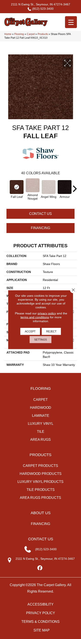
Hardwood (40, 407)
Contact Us (40, 214)
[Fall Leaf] (17, 187)
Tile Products (41, 490)
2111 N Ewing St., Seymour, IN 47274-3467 (40, 4)
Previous (6, 186)
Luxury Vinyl (40, 423)
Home (7, 34)
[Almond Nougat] (33, 185)
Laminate (40, 415)
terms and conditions (35, 317)
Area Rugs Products (40, 497)
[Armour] (65, 187)
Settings (40, 339)
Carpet (31, 34)
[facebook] (40, 568)
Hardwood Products (41, 474)
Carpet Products (40, 466)
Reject (51, 331)
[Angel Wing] (49, 187)
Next (74, 186)
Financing (40, 228)
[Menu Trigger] (71, 22)
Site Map (41, 630)
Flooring (19, 34)
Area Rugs (40, 439)
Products (43, 34)
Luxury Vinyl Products (40, 482)
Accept (30, 331)
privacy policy (47, 313)
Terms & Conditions (40, 621)
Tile (40, 431)
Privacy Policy (40, 613)
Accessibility (40, 604)
